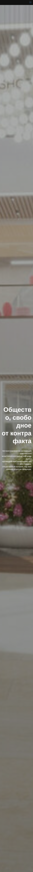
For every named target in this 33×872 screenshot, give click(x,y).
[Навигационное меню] (30, 2)
